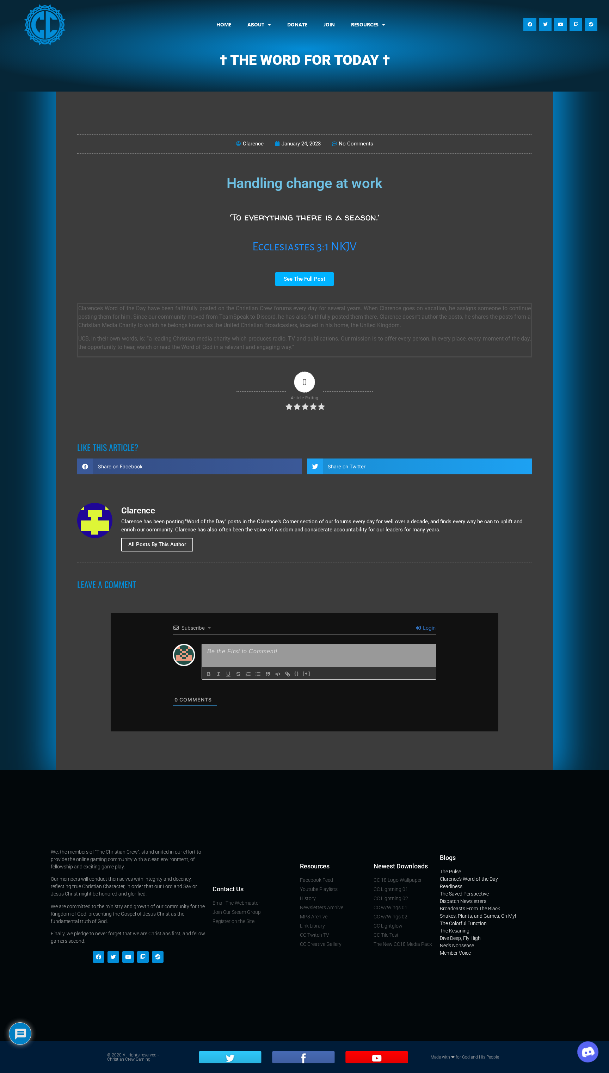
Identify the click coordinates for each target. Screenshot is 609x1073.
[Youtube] (560, 24)
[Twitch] (576, 24)
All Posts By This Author (157, 544)
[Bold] (209, 674)
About (255, 24)
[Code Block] (278, 674)
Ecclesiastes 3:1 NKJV (304, 247)
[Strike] (238, 674)
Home (223, 24)
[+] (306, 673)
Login (429, 628)
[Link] (288, 674)
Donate (297, 24)
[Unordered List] (258, 674)
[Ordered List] (248, 674)
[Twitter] (545, 24)
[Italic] (218, 674)
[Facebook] (529, 24)
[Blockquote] (268, 674)
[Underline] (228, 674)
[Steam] (591, 24)
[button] (189, 466)
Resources (365, 24)
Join (329, 24)
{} (296, 673)
